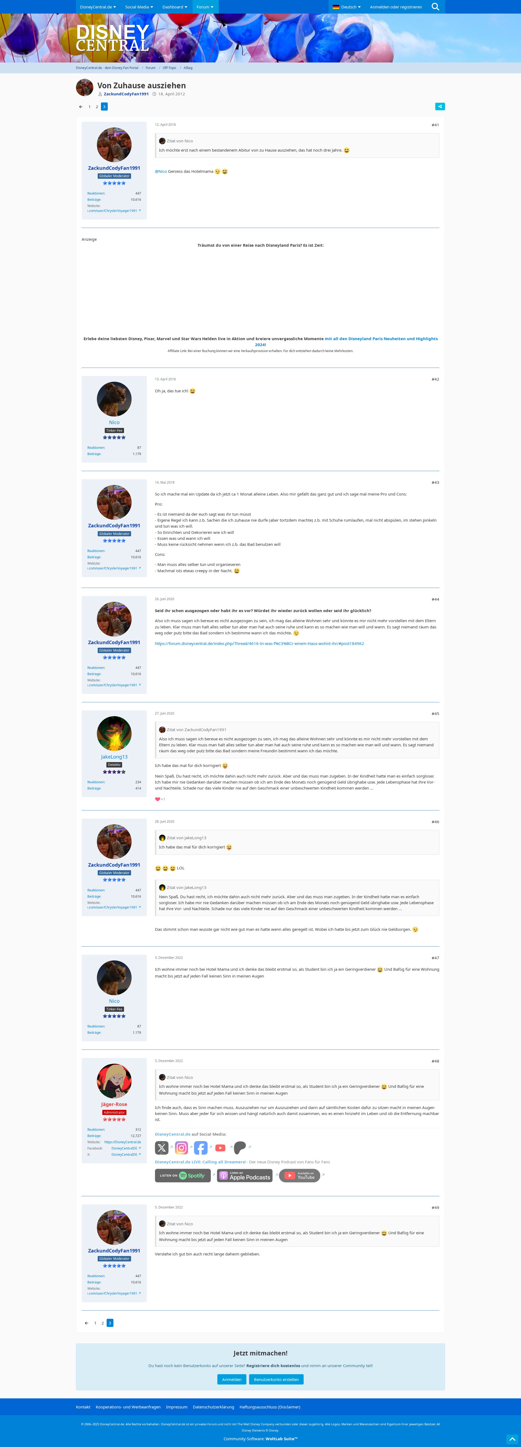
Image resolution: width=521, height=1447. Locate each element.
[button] (347, 7)
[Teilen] (440, 106)
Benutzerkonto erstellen (276, 1379)
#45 (435, 713)
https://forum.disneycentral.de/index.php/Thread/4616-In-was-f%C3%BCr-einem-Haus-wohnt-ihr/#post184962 (259, 643)
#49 (435, 1207)
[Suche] (435, 7)
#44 (435, 599)
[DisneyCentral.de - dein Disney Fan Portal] (260, 38)
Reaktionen (95, 193)
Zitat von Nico (180, 140)
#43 (435, 482)
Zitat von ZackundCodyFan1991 (197, 729)
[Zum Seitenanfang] (512, 1439)
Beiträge (93, 199)
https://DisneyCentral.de (122, 1142)
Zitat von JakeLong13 (187, 837)
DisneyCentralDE (124, 1148)
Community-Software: (261, 1438)
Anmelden (232, 1379)
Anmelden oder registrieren (396, 7)
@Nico (161, 171)
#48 (435, 1061)
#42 (435, 379)
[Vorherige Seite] (81, 106)
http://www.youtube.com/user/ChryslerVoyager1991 (98, 210)
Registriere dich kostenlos (273, 1365)
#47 (435, 957)
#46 (435, 821)
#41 (435, 124)
